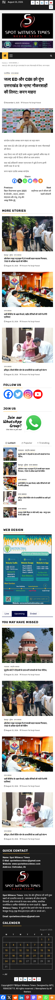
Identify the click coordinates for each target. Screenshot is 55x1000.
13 (27, 950)
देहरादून (6, 255)
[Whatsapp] (25, 181)
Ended (33, 613)
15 (41, 950)
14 (34, 950)
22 (41, 956)
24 (6, 961)
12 (20, 950)
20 (27, 956)
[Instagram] (35, 181)
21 (34, 956)
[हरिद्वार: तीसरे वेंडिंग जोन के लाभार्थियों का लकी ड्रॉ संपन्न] (27, 345)
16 (49, 950)
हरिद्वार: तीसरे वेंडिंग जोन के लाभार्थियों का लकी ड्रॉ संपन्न (25, 370)
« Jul (5, 974)
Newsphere (40, 988)
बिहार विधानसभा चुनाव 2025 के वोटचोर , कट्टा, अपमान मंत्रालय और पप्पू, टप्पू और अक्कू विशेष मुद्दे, (15, 194)
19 (20, 956)
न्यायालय (21, 450)
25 (13, 961)
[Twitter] (30, 181)
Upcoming (19, 613)
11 (13, 950)
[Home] (5, 56)
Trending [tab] (44, 443)
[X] (19, 181)
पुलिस (11, 255)
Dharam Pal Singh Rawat (32, 103)
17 (6, 956)
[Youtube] (38, 394)
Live (7, 613)
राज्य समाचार (15, 73)
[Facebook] (14, 181)
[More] (40, 181)
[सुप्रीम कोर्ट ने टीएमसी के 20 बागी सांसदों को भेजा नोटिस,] (10, 454)
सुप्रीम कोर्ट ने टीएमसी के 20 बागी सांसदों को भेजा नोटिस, (25, 670)
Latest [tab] (11, 443)
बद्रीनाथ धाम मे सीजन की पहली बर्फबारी (41, 190)
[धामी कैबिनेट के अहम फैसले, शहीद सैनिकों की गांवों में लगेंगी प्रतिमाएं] (27, 289)
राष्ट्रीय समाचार (30, 450)
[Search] (51, 55)
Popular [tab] (28, 443)
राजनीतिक (7, 73)
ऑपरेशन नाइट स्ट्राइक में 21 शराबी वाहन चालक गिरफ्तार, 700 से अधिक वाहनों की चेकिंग (25, 260)
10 (6, 950)
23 (49, 956)
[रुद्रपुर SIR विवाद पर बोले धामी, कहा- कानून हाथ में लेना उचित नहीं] (10, 512)
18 (13, 956)
